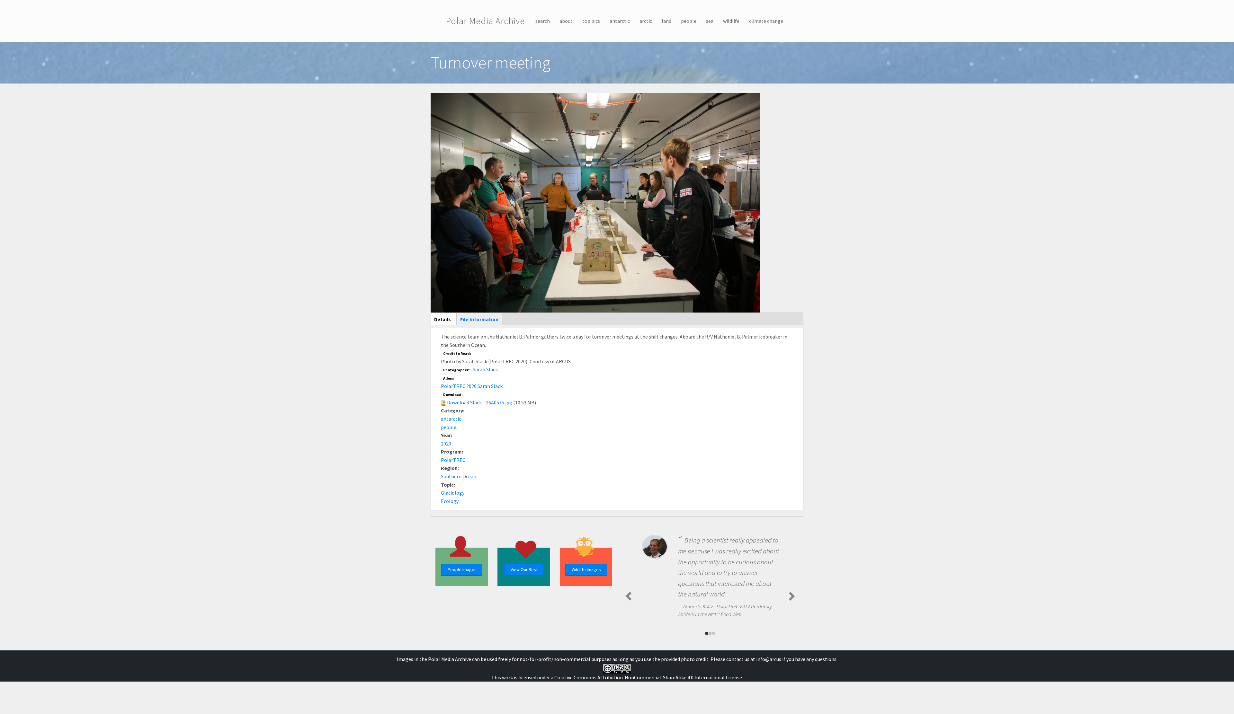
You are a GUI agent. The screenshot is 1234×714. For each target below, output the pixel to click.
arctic (645, 21)
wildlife (731, 21)
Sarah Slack (485, 369)
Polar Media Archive (485, 21)
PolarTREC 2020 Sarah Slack (472, 386)
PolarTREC (453, 460)
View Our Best (524, 569)
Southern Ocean (458, 476)
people (688, 21)
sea (709, 21)
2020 (446, 443)
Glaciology (452, 492)
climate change (766, 21)
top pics (591, 21)
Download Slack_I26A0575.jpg (479, 402)
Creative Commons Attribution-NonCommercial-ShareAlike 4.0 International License (648, 677)
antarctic (620, 21)
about (566, 21)
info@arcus (768, 659)
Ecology (450, 501)
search (542, 21)
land (666, 21)
